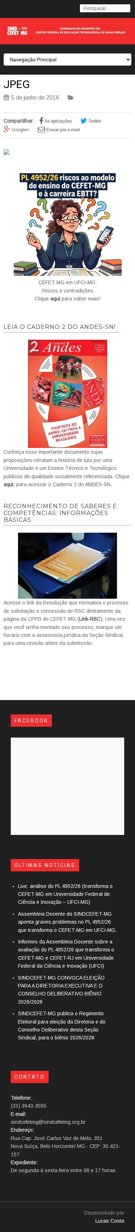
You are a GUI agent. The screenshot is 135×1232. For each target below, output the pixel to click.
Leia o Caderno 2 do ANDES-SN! (60, 327)
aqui (55, 299)
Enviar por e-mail (63, 129)
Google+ (20, 129)
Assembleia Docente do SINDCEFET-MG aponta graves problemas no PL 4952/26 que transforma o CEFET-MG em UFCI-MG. (67, 922)
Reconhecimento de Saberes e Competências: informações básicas (60, 513)
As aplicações (58, 121)
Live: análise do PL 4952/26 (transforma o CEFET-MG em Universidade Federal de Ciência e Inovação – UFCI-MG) (65, 894)
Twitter (95, 121)
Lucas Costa (109, 1221)
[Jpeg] (6, 153)
